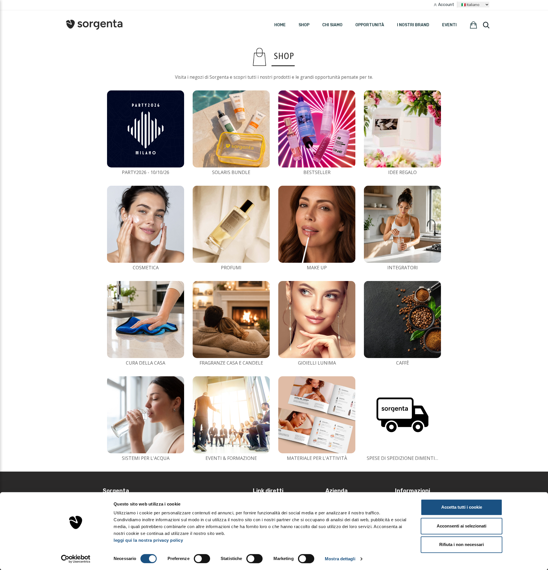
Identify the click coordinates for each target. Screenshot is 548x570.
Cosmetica (146, 267)
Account (446, 4)
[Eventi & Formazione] (231, 414)
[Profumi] (231, 224)
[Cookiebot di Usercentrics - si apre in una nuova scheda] (76, 559)
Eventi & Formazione (231, 458)
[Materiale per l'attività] (316, 414)
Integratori (402, 267)
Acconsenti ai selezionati (461, 525)
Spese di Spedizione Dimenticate (406, 458)
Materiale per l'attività (317, 458)
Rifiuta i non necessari (461, 544)
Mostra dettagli (340, 558)
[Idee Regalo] (402, 128)
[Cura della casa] (145, 319)
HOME (280, 25)
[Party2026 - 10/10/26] (145, 128)
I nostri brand (413, 25)
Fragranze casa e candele (231, 363)
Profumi (231, 267)
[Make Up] (316, 224)
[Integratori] (402, 224)
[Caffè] (402, 319)
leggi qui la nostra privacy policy (148, 540)
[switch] (202, 558)
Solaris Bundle (231, 172)
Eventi (449, 25)
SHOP (304, 25)
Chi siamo (332, 25)
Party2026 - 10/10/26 (145, 172)
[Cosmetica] (145, 224)
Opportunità (369, 25)
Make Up (317, 267)
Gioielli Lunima (317, 363)
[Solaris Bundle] (231, 128)
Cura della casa (145, 363)
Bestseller (317, 172)
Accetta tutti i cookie (461, 507)
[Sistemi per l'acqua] (145, 414)
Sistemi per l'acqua (146, 458)
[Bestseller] (316, 128)
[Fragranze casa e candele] (231, 319)
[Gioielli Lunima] (316, 319)
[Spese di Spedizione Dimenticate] (402, 414)
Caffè (402, 363)
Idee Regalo (402, 172)
